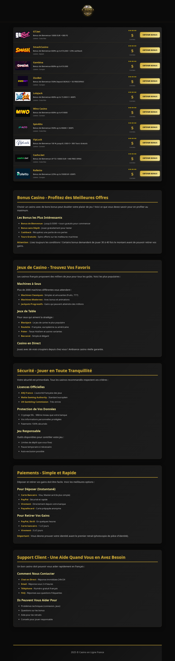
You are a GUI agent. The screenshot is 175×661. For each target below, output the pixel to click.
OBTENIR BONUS (150, 35)
